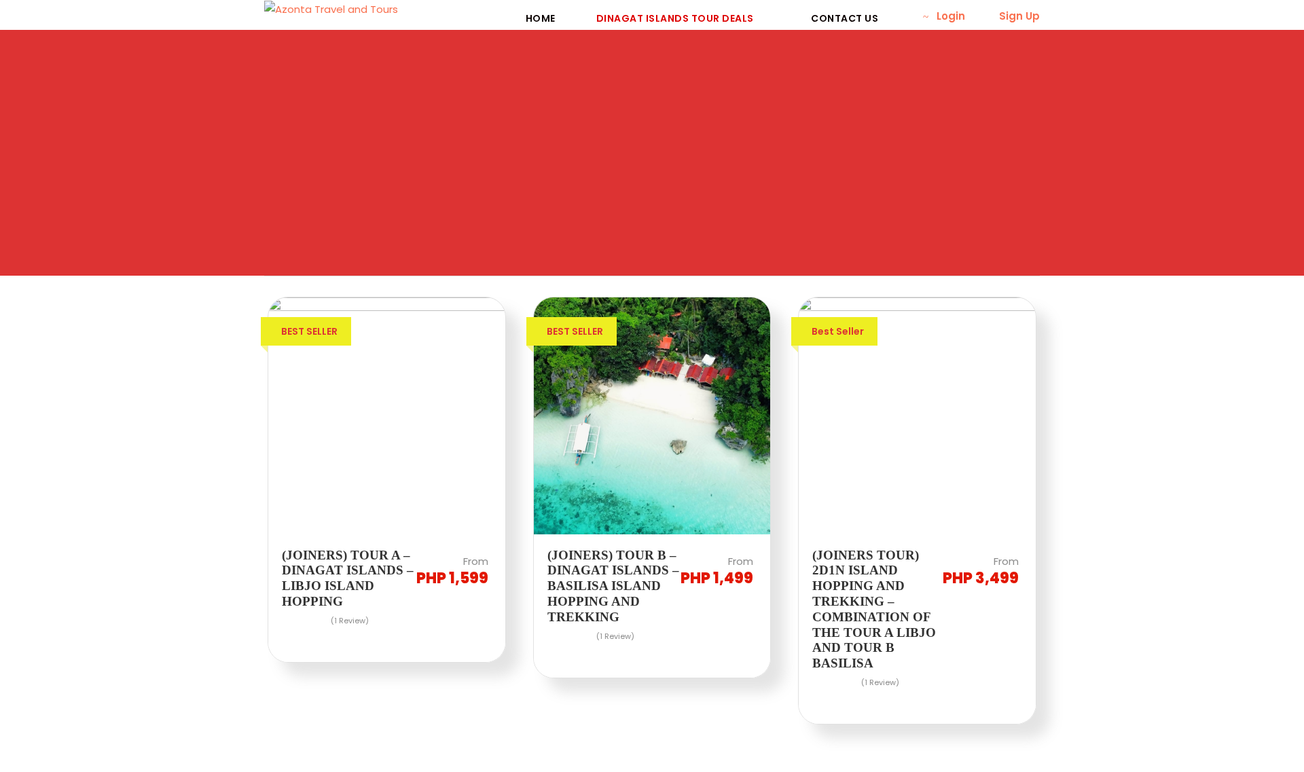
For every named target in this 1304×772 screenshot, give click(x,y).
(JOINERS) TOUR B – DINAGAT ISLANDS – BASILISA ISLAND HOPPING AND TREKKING (613, 586)
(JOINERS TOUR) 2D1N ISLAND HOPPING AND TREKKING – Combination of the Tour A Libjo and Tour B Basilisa (874, 609)
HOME (541, 18)
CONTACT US (844, 18)
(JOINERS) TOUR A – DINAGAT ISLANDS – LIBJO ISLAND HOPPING (348, 578)
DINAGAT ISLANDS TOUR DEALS (675, 18)
